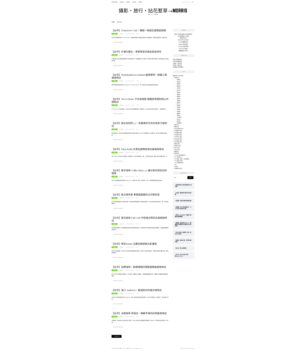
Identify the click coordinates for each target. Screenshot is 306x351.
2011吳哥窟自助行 (179, 162)
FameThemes (191, 348)
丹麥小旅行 (177, 149)
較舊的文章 (117, 336)
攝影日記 (176, 126)
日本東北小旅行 (178, 136)
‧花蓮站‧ (178, 107)
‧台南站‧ (178, 98)
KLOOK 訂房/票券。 (183, 46)
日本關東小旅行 (178, 132)
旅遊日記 (176, 77)
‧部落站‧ (178, 121)
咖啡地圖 (122, 2)
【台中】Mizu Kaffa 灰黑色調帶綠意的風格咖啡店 (138, 149)
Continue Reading (118, 42)
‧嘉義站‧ (178, 96)
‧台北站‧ (178, 81)
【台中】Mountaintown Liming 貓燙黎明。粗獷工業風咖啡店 (139, 76)
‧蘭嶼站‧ (178, 113)
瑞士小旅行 (177, 147)
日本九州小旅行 (178, 138)
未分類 (176, 166)
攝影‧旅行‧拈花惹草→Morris (153, 10)
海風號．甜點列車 (177, 65)
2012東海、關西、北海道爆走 (181, 159)
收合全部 (181, 75)
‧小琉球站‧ (179, 117)
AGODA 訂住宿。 (184, 48)
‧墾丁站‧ (178, 104)
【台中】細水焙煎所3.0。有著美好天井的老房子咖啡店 (139, 124)
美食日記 (176, 125)
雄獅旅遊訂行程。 (184, 51)
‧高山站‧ (178, 119)
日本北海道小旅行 (178, 128)
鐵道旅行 (141, 2)
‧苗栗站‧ (178, 87)
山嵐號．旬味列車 (177, 63)
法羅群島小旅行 (178, 168)
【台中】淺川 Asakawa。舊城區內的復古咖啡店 (137, 290)
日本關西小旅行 (178, 130)
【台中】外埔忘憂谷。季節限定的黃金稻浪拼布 (136, 51)
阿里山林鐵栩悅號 (177, 59)
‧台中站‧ (114, 33)
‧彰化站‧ (178, 90)
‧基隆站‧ (178, 79)
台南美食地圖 (114, 2)
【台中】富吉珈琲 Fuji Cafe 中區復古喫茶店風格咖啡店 (139, 219)
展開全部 (175, 75)
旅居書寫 (128, 2)
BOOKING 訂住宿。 (183, 40)
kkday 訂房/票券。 (183, 44)
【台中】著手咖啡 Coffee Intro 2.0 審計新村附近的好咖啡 (139, 172)
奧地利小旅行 (177, 145)
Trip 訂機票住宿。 (183, 42)
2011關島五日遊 (178, 161)
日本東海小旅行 (178, 134)
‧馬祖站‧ (178, 115)
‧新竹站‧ (178, 85)
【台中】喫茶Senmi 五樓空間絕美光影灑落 (134, 243)
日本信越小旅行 (178, 140)
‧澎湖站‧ (178, 111)
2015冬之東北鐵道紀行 (180, 155)
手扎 (175, 164)
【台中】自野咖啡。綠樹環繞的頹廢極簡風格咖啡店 (139, 266)
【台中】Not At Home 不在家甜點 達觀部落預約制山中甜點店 (140, 100)
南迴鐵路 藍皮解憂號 (178, 67)
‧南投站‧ (178, 92)
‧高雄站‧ (178, 100)
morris (121, 33)
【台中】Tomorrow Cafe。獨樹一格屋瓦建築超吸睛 (139, 30)
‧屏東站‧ (178, 102)
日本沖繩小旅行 (178, 142)
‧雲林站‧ (178, 94)
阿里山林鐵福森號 (177, 61)
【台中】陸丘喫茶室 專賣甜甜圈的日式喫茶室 (136, 194)
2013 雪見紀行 (178, 157)
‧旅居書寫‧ (179, 123)
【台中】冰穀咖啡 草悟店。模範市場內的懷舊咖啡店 (139, 313)
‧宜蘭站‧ (178, 106)
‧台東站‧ (178, 109)
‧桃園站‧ (178, 83)
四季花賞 (134, 2)
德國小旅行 (177, 143)
